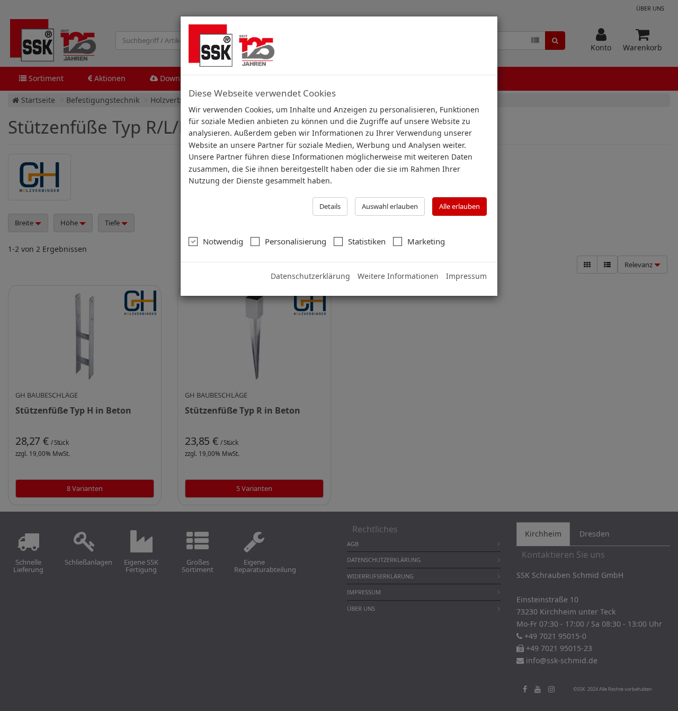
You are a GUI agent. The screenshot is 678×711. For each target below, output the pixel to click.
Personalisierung (295, 241)
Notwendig (223, 241)
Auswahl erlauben (390, 206)
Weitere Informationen (398, 276)
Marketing (426, 241)
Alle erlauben (459, 206)
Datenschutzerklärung (310, 276)
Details (330, 206)
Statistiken (367, 241)
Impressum (466, 276)
